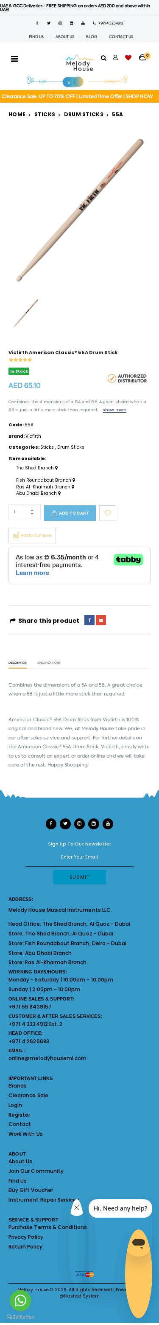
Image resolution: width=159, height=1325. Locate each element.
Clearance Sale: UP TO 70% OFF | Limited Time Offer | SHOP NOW (77, 96)
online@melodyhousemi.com (47, 1058)
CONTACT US (121, 36)
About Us (20, 1161)
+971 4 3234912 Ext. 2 (35, 1024)
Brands (17, 1085)
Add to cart (74, 513)
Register (19, 1114)
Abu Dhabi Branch (37, 493)
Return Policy (25, 1246)
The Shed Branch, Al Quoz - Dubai (86, 923)
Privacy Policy (25, 1236)
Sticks (45, 114)
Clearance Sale (28, 1095)
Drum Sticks (83, 114)
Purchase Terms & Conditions (47, 1227)
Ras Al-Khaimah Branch (44, 487)
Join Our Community (36, 1171)
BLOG (91, 36)
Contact (19, 1124)
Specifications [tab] (49, 663)
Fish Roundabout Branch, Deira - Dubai (75, 943)
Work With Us (25, 1133)
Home (16, 114)
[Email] (101, 620)
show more (114, 409)
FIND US (36, 36)
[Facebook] (89, 620)
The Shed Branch (35, 468)
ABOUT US (65, 36)
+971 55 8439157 (30, 1006)
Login (15, 1105)
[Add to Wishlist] (107, 513)
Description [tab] (17, 663)
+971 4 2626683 (28, 1041)
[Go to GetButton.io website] (20, 1316)
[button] (145, 54)
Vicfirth (33, 436)
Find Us (17, 1180)
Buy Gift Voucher (30, 1190)
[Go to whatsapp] (20, 1300)
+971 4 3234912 (109, 23)
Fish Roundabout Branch (44, 480)
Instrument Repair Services (43, 1199)
